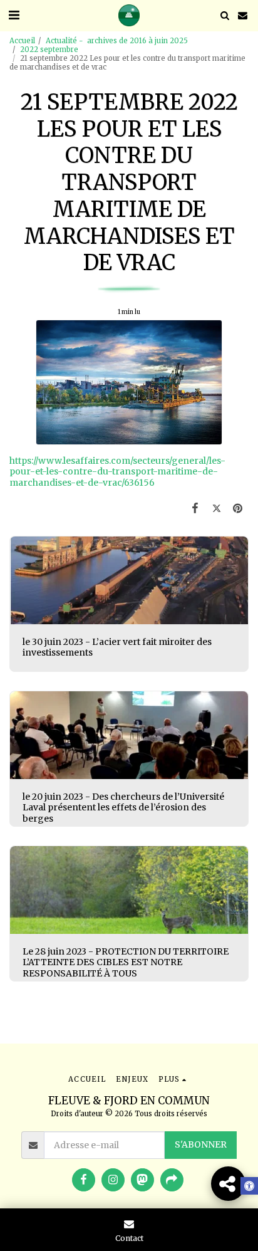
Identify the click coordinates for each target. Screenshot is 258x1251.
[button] (13, 15)
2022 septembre (49, 49)
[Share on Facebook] (194, 508)
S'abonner (201, 1144)
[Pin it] (238, 508)
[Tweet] (216, 508)
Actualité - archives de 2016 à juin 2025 (117, 40)
